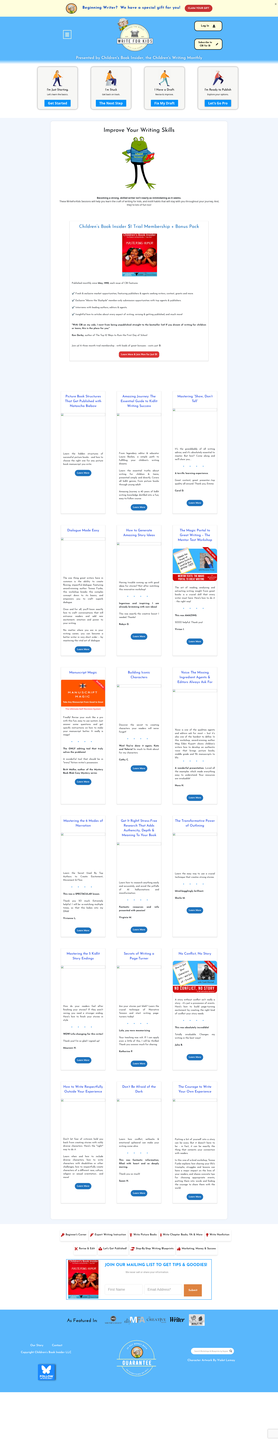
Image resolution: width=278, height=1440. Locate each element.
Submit (192, 1290)
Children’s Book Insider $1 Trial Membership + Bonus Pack (139, 226)
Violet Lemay (226, 1360)
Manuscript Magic (83, 672)
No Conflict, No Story (195, 953)
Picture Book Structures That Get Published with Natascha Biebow (83, 401)
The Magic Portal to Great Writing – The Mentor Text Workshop (195, 535)
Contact (57, 1345)
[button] (51, 34)
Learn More (83, 473)
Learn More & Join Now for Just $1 (139, 354)
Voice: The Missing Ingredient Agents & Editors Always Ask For (195, 677)
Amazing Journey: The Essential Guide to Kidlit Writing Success (139, 401)
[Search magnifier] (231, 1351)
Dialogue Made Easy (83, 530)
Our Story (36, 1345)
